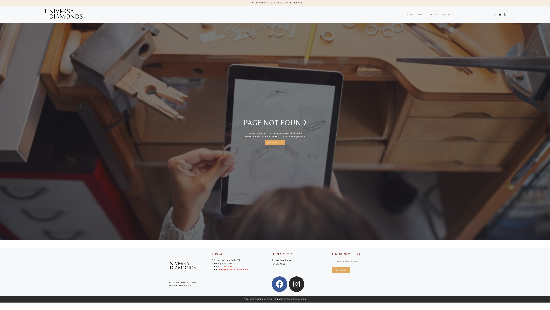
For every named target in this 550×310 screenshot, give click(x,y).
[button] (494, 14)
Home (410, 14)
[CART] (498, 14)
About (421, 14)
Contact (446, 14)
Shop (432, 14)
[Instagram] (296, 284)
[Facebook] (279, 284)
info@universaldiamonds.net (233, 269)
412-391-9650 (226, 266)
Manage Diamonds (296, 299)
